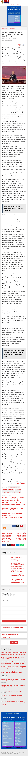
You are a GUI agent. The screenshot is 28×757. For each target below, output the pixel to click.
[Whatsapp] (22, 545)
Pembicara (6, 492)
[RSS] (4, 528)
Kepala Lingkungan (8, 489)
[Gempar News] (5, 1)
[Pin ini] (13, 545)
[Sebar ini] (4, 545)
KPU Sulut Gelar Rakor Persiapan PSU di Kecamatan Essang (16, 559)
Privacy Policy (21, 752)
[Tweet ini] (9, 545)
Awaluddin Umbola (14, 487)
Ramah (19, 492)
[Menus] (26, 1)
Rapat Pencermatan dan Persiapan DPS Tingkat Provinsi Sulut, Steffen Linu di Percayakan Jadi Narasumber (7, 536)
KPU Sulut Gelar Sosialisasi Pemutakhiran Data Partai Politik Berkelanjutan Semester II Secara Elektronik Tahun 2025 (14, 499)
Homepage (3, 753)
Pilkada (13, 492)
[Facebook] (14, 526)
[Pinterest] (21, 526)
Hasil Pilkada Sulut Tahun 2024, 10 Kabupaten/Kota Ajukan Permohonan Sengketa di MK (12, 513)
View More (14, 642)
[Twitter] (17, 526)
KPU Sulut (18, 489)
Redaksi (14, 752)
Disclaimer (9, 753)
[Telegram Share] (17, 545)
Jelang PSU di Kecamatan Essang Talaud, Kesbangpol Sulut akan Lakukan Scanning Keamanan (13, 504)
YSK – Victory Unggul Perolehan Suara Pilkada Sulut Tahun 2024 (17, 575)
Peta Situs (16, 753)
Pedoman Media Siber (6, 752)
